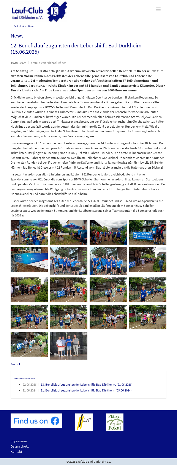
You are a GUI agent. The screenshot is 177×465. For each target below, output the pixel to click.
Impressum (19, 441)
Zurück (16, 364)
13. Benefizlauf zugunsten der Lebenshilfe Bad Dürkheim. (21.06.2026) (87, 384)
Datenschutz (20, 446)
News (31, 26)
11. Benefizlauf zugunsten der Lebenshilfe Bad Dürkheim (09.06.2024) (86, 390)
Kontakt (16, 451)
